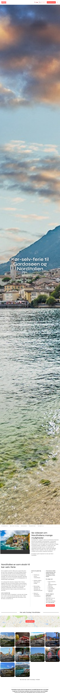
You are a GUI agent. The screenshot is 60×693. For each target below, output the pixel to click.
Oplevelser (24, 525)
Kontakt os (41, 525)
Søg (37, 2)
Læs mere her (51, 602)
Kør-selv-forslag (14, 525)
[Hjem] (3, 2)
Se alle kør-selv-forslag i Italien (30, 679)
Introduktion (4, 525)
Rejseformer (32, 525)
